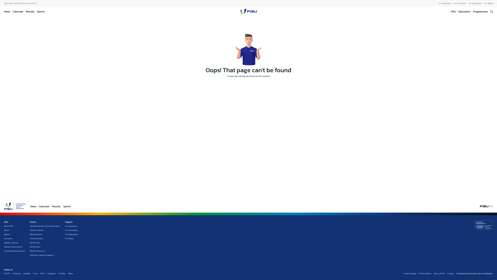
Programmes (480, 11)
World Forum (35, 247)
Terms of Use (439, 273)
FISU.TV (7, 273)
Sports (41, 11)
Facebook (17, 273)
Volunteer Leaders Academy (42, 255)
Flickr (43, 273)
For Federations (475, 3)
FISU (453, 11)
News (7, 11)
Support (69, 221)
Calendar (18, 11)
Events (33, 221)
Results (30, 11)
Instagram (51, 273)
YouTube (61, 273)
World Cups (35, 243)
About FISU (8, 226)
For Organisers (445, 3)
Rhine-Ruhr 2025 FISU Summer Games (20, 3)
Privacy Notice (425, 273)
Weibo (70, 273)
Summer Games (37, 230)
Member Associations (13, 247)
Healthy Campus (11, 243)
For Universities (460, 3)
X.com (35, 273)
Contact (450, 273)
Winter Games (36, 234)
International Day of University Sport (45, 226)
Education (464, 11)
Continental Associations (14, 251)
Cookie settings (410, 273)
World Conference (37, 251)
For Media (489, 3)
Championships (36, 238)
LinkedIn (26, 273)
